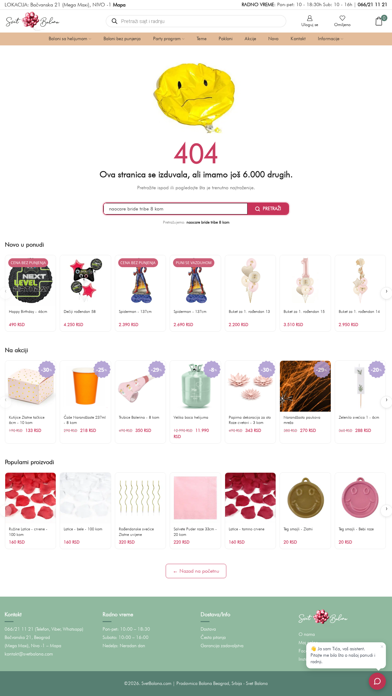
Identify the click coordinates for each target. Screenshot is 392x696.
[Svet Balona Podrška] (377, 681)
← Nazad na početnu (196, 571)
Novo (273, 38)
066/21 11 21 (372, 4)
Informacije (328, 38)
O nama (307, 634)
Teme (201, 38)
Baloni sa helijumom (68, 38)
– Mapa (53, 645)
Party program (167, 38)
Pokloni (226, 38)
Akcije (250, 38)
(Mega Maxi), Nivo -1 (25, 645)
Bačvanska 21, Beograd (27, 637)
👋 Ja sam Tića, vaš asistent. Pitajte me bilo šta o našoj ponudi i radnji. (343, 655)
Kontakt (298, 38)
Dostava (208, 629)
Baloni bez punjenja (122, 38)
